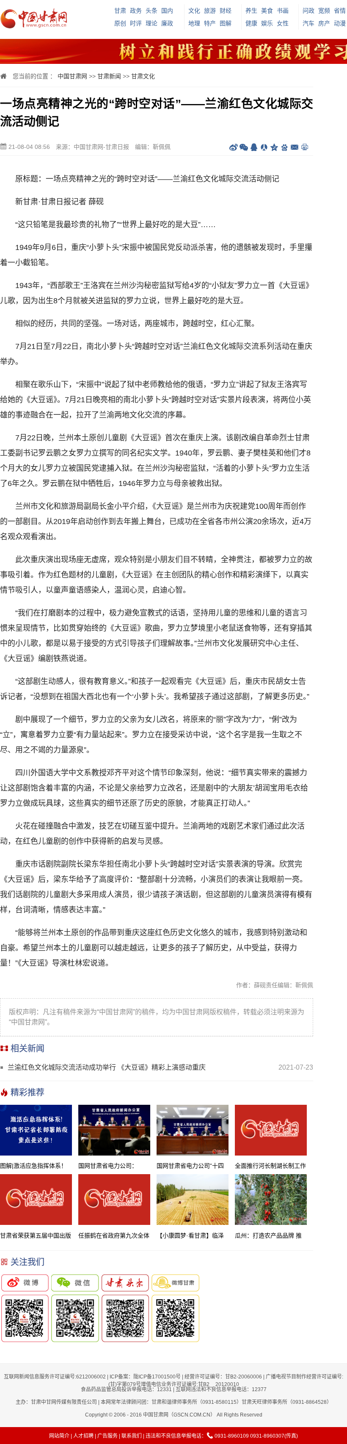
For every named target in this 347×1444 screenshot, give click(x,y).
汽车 (308, 23)
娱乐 (267, 23)
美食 (267, 10)
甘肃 (120, 10)
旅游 (210, 10)
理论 (151, 23)
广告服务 (107, 1436)
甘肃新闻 (109, 76)
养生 (251, 10)
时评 (136, 23)
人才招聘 (83, 1436)
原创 (120, 23)
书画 (283, 10)
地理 (194, 23)
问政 (308, 10)
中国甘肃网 (72, 76)
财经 (225, 10)
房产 (324, 23)
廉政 (167, 23)
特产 (210, 23)
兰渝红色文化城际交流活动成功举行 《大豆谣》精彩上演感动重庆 (107, 1067)
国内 (167, 10)
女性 (283, 23)
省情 (340, 10)
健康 (251, 23)
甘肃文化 (143, 76)
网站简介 (59, 1436)
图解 (225, 23)
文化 (194, 10)
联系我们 (131, 1436)
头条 (151, 10)
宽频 (324, 10)
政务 (136, 10)
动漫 (340, 23)
